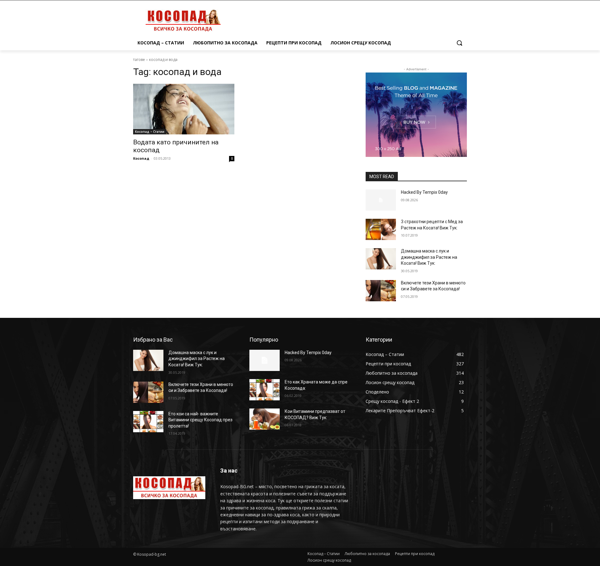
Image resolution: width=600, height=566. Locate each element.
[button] (459, 42)
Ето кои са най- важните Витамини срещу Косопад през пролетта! (200, 419)
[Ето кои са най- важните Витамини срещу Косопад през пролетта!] (148, 421)
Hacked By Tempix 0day (424, 192)
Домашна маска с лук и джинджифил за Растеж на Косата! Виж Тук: (429, 257)
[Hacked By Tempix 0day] (381, 200)
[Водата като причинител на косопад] (183, 109)
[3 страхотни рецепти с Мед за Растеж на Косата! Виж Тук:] (381, 229)
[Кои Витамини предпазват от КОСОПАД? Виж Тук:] (264, 419)
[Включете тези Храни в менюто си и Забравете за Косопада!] (381, 290)
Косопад (141, 158)
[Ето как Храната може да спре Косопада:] (264, 389)
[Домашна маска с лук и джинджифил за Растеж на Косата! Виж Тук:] (381, 258)
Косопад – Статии (149, 131)
